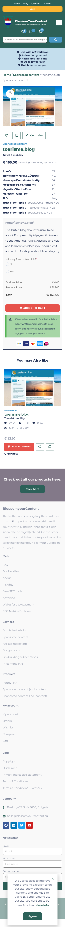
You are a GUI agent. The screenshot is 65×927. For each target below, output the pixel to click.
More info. (42, 905)
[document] (32, 463)
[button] (53, 878)
